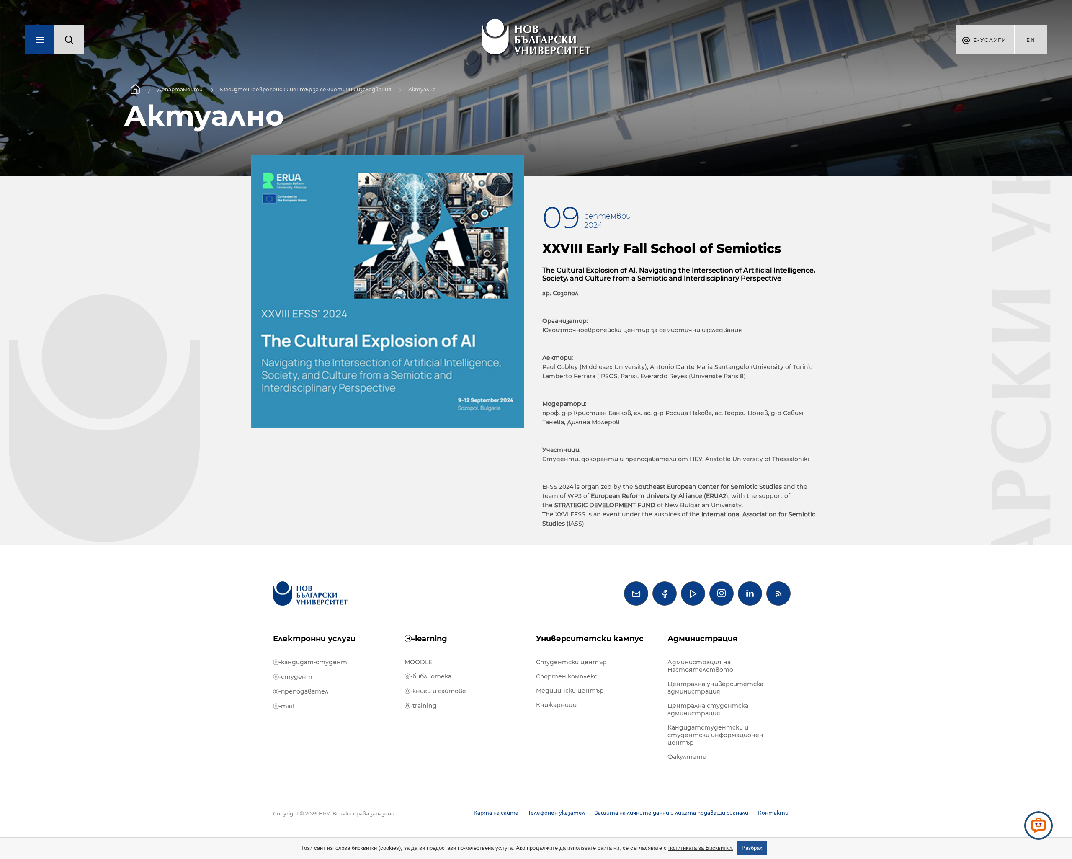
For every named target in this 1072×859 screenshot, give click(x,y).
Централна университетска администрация (715, 687)
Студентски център (571, 662)
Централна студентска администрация (707, 709)
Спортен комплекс (566, 676)
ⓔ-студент (292, 677)
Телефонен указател (556, 813)
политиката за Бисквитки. (700, 848)
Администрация (702, 638)
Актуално (422, 89)
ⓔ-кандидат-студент (310, 662)
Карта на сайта (496, 813)
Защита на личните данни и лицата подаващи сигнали (671, 813)
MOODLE (418, 662)
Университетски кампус (590, 638)
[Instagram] (721, 593)
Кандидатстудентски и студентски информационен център (715, 735)
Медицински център (570, 690)
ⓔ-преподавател (300, 691)
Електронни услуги (314, 638)
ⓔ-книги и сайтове (435, 691)
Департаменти (180, 89)
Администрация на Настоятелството (700, 665)
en (1031, 40)
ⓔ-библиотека (428, 676)
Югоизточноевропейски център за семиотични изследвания (305, 89)
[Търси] (69, 39)
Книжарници (556, 705)
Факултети (686, 757)
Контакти (773, 813)
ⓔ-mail (283, 706)
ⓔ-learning (426, 638)
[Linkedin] (750, 593)
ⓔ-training (421, 705)
